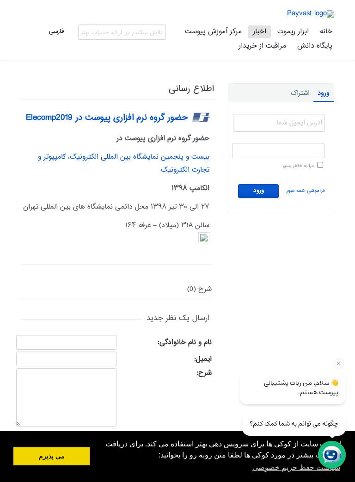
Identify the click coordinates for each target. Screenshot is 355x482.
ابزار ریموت (293, 31)
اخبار (259, 31)
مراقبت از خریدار (262, 46)
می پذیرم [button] (52, 456)
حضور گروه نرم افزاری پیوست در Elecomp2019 (107, 118)
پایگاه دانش (314, 46)
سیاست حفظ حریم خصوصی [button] (296, 467)
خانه (326, 31)
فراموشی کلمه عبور (305, 190)
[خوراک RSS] (24, 98)
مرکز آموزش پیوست (213, 31)
